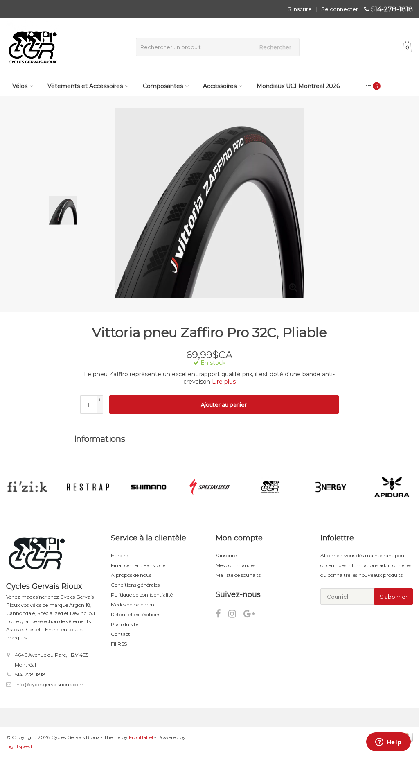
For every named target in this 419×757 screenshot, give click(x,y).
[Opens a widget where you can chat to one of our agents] (388, 742)
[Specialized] (209, 487)
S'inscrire (300, 9)
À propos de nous (131, 575)
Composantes (163, 86)
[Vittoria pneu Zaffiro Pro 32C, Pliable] (209, 204)
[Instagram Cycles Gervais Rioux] (235, 615)
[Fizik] (27, 487)
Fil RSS (119, 644)
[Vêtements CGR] (270, 487)
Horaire (119, 555)
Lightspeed (19, 746)
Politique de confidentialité (142, 595)
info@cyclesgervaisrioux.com (49, 684)
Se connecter (339, 9)
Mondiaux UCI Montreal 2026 (298, 86)
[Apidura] (392, 487)
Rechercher (275, 47)
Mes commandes (235, 565)
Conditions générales (135, 585)
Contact (120, 634)
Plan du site (124, 624)
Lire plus (224, 381)
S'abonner (394, 596)
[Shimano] (149, 487)
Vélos (19, 86)
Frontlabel (141, 737)
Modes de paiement (133, 604)
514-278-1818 (392, 9)
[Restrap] (88, 487)
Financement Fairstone (138, 565)
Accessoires (220, 86)
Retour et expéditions (135, 614)
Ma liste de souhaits (238, 575)
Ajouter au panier (224, 404)
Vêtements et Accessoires (85, 86)
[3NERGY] (331, 487)
